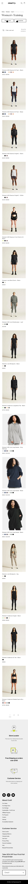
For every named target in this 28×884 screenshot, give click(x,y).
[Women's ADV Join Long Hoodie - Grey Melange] (3, 451)
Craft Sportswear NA (16, 882)
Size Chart (4, 838)
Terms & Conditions (6, 843)
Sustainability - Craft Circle (8, 810)
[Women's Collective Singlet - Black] (7, 618)
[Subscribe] (23, 872)
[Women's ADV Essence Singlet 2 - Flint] (7, 155)
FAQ (3, 845)
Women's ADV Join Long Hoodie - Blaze (12, 490)
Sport (12, 11)
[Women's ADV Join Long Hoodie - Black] (13, 451)
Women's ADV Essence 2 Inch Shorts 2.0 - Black (13, 237)
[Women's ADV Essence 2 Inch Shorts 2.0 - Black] (5, 240)
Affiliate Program (6, 812)
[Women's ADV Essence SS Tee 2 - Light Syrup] (9, 72)
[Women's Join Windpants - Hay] (3, 366)
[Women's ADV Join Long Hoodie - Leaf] (11, 451)
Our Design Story (6, 805)
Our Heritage (5, 808)
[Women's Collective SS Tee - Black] (3, 659)
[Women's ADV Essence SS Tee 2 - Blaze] (5, 72)
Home (3, 11)
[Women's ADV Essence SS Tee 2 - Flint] (11, 72)
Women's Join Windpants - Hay (10, 574)
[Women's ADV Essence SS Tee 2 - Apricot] (13, 72)
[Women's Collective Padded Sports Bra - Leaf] (7, 703)
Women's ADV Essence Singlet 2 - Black (12, 153)
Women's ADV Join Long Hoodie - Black (12, 532)
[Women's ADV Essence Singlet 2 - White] (3, 155)
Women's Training (19, 11)
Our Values (4, 803)
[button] (2, 3)
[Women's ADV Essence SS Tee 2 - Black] (3, 72)
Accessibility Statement (7, 821)
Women (8, 11)
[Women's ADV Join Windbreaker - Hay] (3, 324)
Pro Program (5, 815)
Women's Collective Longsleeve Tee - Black (13, 405)
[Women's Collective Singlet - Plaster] (9, 618)
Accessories (20, 20)
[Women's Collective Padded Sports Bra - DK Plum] (3, 703)
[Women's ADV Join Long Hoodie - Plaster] (9, 451)
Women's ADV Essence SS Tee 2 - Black (12, 70)
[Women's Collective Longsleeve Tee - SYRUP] (7, 407)
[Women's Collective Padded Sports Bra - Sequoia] (5, 703)
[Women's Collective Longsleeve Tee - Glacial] (3, 407)
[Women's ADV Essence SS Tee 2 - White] (7, 72)
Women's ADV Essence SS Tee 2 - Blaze (12, 112)
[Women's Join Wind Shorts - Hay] (5, 282)
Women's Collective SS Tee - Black (11, 657)
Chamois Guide (5, 836)
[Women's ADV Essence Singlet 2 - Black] (5, 155)
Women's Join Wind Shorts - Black (11, 280)
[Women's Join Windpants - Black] (5, 366)
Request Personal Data (7, 847)
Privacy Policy (5, 840)
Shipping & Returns (6, 834)
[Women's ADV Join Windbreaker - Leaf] (5, 324)
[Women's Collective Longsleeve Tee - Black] (5, 407)
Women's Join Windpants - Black (11, 363)
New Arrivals (8, 20)
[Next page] (18, 715)
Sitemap (4, 819)
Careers (4, 817)
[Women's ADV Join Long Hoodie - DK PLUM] (7, 451)
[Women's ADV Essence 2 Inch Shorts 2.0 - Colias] (3, 240)
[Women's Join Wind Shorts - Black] (3, 282)
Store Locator (5, 831)
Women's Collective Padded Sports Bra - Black (13, 700)
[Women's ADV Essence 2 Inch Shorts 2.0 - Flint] (7, 240)
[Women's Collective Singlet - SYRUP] (5, 618)
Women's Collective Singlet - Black (11, 615)
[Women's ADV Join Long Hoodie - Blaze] (5, 451)
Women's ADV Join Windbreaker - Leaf (12, 322)
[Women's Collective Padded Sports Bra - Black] (9, 703)
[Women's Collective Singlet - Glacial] (3, 618)
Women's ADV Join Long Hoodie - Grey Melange (12, 448)
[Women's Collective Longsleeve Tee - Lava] (9, 407)
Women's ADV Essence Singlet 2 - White (12, 195)
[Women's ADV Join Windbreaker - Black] (7, 324)
